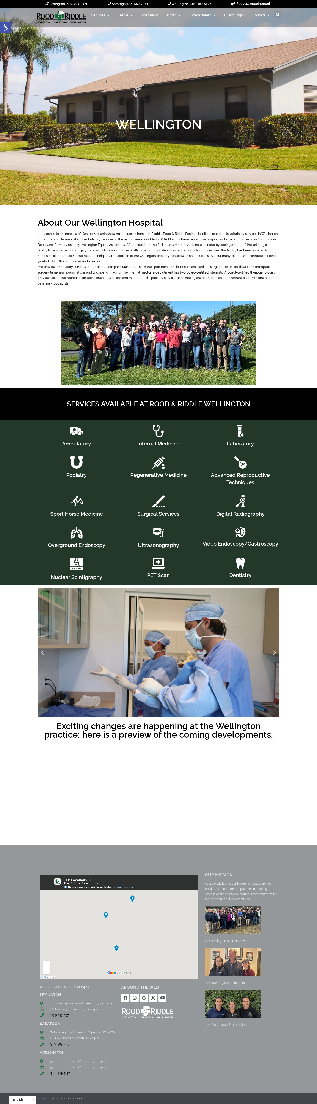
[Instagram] (134, 998)
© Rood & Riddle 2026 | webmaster (60, 1098)
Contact (258, 15)
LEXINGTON (50, 995)
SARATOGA (50, 1024)
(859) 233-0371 (76, 4)
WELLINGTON (52, 1053)
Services (98, 15)
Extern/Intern (200, 15)
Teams (123, 15)
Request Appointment (252, 4)
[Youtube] (162, 998)
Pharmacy (149, 15)
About (171, 15)
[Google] (144, 998)
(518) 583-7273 (137, 4)
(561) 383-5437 (200, 4)
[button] (5, 27)
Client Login (234, 15)
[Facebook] (125, 998)
